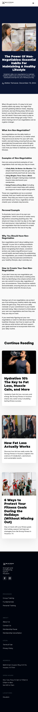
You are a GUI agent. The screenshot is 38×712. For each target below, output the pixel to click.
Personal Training (9, 605)
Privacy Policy (8, 648)
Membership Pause (10, 629)
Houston (6, 697)
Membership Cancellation (12, 633)
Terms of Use (7, 644)
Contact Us (7, 625)
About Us (6, 622)
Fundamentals (8, 602)
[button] (33, 3)
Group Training (8, 598)
